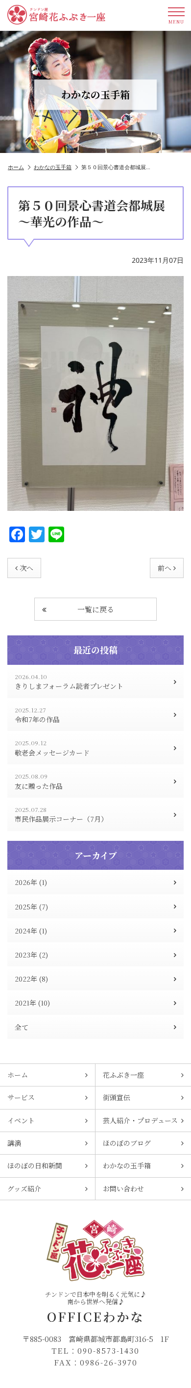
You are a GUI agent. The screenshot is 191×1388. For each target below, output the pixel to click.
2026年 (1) (31, 882)
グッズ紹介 (24, 1188)
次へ (26, 568)
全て (21, 1027)
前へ (164, 568)
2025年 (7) (31, 906)
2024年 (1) (31, 930)
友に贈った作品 (39, 781)
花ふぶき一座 (123, 1075)
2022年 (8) (31, 979)
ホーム (16, 167)
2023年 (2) (31, 954)
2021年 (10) (32, 1003)
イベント (21, 1120)
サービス (21, 1097)
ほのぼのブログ (127, 1143)
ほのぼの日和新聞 (34, 1165)
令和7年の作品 (37, 715)
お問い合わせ (123, 1188)
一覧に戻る (95, 609)
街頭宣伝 (116, 1097)
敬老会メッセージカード (52, 747)
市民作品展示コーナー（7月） (61, 814)
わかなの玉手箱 (53, 167)
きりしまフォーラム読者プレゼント (69, 681)
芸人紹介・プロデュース (140, 1120)
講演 (14, 1143)
